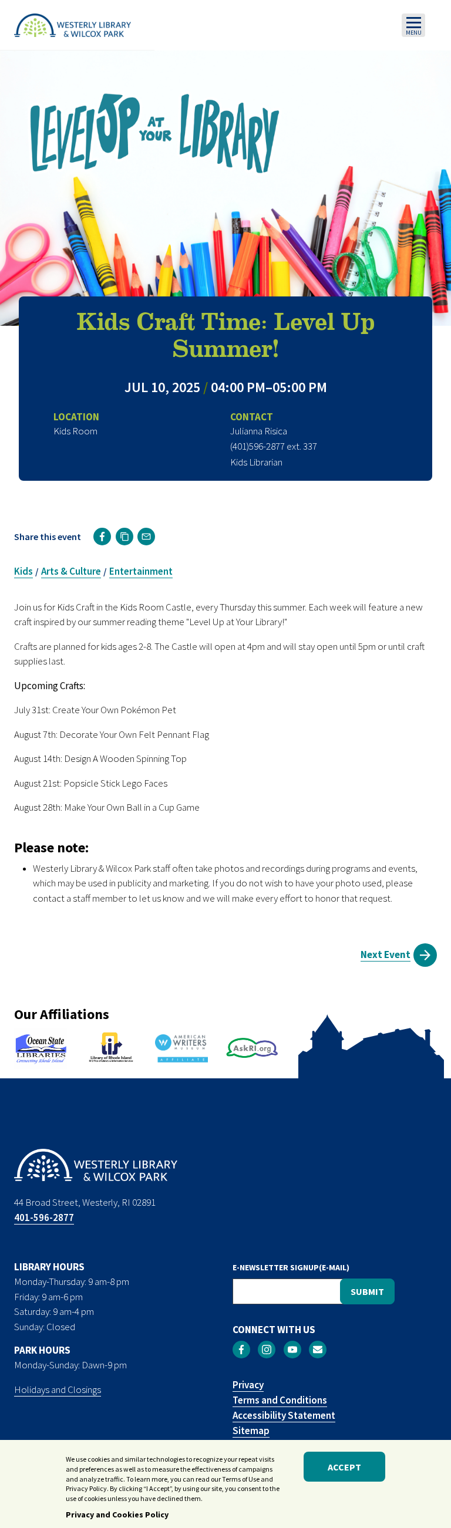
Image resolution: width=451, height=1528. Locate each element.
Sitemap (251, 1430)
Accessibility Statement (284, 1415)
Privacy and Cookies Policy (117, 1514)
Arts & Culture (71, 571)
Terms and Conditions (280, 1400)
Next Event (385, 954)
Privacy (248, 1384)
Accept (344, 1467)
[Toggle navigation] (413, 25)
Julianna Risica (258, 430)
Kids (23, 571)
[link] (102, 536)
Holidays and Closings (57, 1389)
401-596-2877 (44, 1217)
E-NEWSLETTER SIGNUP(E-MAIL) (291, 1267)
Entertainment (141, 571)
